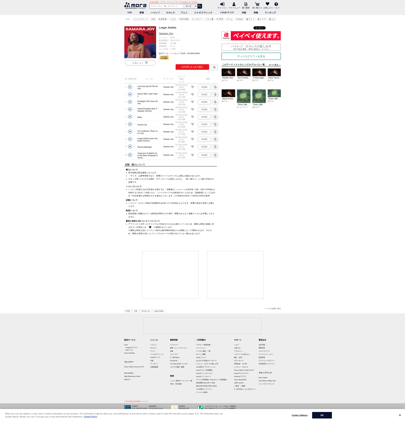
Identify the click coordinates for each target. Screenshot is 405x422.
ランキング (270, 12)
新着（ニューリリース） (178, 348)
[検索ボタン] (199, 6)
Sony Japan (263, 377)
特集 (256, 12)
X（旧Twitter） (175, 357)
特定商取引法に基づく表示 (205, 383)
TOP (129, 12)
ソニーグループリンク (266, 384)
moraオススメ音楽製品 (204, 370)
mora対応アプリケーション (206, 367)
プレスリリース (264, 351)
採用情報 (262, 357)
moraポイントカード (203, 376)
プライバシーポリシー (266, 360)
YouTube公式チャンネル (179, 364)
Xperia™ (127, 379)
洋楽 (244, 12)
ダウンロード (239, 360)
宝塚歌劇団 (154, 367)
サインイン (222, 8)
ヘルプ (276, 8)
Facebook (173, 360)
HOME (127, 311)
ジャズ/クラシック (203, 12)
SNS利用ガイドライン (267, 364)
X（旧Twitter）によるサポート (245, 389)
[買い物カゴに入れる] (214, 67)
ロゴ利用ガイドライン (204, 389)
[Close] (399, 415)
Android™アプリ (240, 376)
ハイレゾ (155, 12)
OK (322, 415)
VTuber (239, 19)
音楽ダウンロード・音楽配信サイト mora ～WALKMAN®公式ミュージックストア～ (136, 5)
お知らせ (237, 348)
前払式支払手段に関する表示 (206, 386)
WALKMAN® (128, 373)
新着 (142, 12)
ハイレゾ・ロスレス (241, 367)
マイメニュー (234, 8)
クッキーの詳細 (201, 392)
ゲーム (230, 19)
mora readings (129, 353)
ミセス (173, 19)
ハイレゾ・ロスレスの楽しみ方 (207, 364)
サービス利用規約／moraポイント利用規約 (211, 379)
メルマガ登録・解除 (177, 367)
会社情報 (262, 345)
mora (126, 345)
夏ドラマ (262, 19)
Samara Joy (166, 33)
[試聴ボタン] (130, 87)
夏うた (272, 19)
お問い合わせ (239, 383)
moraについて (201, 357)
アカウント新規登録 (203, 345)
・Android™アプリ (131, 347)
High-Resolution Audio (132, 376)
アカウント (238, 351)
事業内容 (262, 348)
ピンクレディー (141, 19)
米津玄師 (163, 19)
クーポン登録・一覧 (203, 351)
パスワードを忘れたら (242, 354)
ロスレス (170, 12)
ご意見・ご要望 (239, 386)
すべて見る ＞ (275, 65)
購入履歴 (246, 8)
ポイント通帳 (201, 354)
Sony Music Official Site (267, 381)
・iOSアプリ (128, 350)
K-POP (220, 19)
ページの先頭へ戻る (273, 308)
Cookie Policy (90, 417)
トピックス (174, 354)
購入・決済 (238, 357)
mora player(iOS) (240, 379)
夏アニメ (250, 19)
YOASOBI (184, 19)
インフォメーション (266, 354)
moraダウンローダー (241, 373)
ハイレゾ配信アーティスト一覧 (181, 381)
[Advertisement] (170, 275)
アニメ (184, 12)
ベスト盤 (209, 19)
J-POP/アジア (227, 12)
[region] (202, 415)
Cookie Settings (300, 415)
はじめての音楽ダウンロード (206, 360)
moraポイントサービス (204, 373)
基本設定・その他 (240, 364)
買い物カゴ (257, 8)
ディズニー (197, 19)
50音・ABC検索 (176, 384)
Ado (153, 19)
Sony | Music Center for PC (134, 367)
